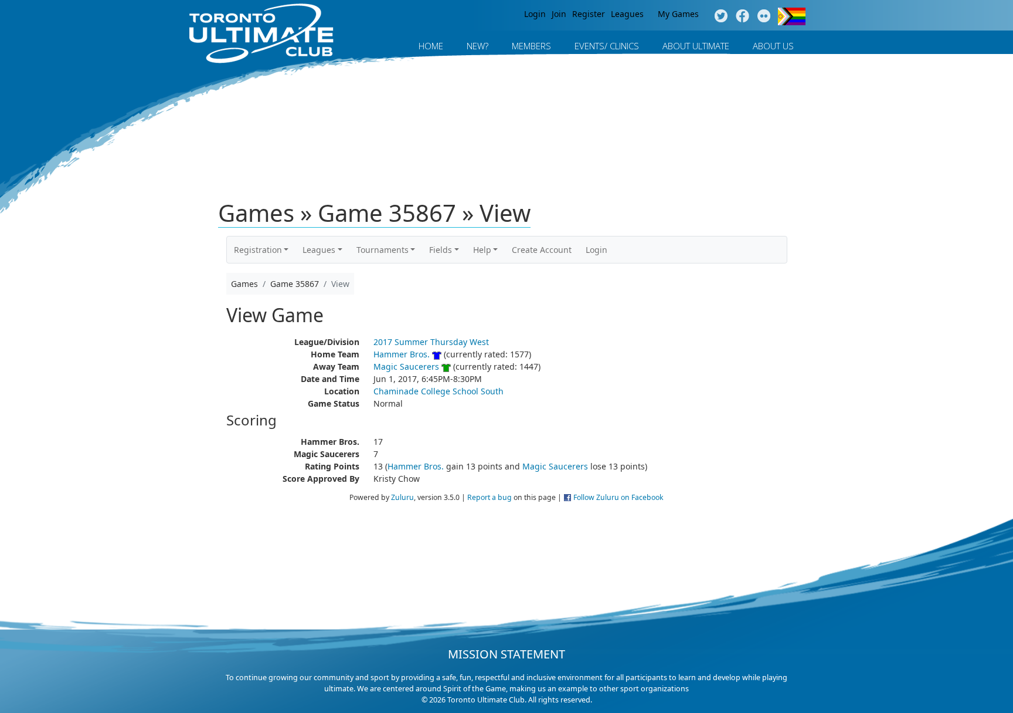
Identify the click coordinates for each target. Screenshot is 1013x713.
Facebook (742, 16)
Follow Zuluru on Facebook (618, 497)
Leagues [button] (318, 249)
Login (535, 13)
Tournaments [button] (382, 249)
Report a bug (489, 497)
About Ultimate (695, 46)
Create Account (542, 249)
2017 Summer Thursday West (431, 341)
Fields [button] (440, 249)
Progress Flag (791, 16)
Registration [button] (258, 249)
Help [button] (482, 249)
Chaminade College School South (438, 391)
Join (559, 13)
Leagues (627, 13)
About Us (773, 46)
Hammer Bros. (401, 354)
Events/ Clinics (607, 46)
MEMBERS (531, 46)
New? (477, 46)
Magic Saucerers (406, 366)
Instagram (764, 16)
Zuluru (402, 497)
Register (588, 13)
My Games (678, 13)
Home (431, 46)
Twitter (721, 16)
